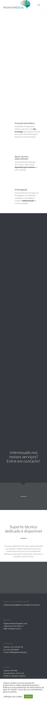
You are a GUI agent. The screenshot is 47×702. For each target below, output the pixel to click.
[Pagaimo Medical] (19, 5)
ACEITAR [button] (28, 696)
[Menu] (39, 5)
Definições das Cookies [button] (13, 696)
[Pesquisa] (33, 5)
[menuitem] (33, 5)
